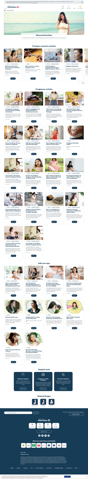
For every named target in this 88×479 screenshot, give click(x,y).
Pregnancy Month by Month (73, 144)
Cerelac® (38, 445)
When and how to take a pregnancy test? (32, 67)
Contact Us (26, 468)
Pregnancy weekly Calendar (43, 379)
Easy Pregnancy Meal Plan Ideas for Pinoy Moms (54, 144)
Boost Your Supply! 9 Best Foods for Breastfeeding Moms (74, 285)
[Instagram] (49, 436)
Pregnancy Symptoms (71, 66)
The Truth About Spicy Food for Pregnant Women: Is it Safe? (74, 110)
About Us (18, 468)
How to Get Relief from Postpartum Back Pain (53, 210)
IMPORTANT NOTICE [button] (24, 454)
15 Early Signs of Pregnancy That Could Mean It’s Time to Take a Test (52, 68)
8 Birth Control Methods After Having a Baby (33, 144)
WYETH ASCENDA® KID (64, 445)
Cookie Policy (69, 468)
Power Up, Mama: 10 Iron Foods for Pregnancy (12, 144)
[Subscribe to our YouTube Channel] (45, 436)
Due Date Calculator (63, 378)
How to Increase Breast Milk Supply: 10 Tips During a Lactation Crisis (12, 285)
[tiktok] (42, 436)
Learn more (36, 2)
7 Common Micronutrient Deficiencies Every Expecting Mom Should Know (12, 245)
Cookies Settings (67, 476)
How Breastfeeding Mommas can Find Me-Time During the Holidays (34, 351)
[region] (44, 476)
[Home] (13, 7)
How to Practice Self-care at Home (12, 350)
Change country (75, 414)
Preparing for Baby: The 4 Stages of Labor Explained (13, 210)
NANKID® (28, 445)
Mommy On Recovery (11, 317)
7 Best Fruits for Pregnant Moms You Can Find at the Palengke (54, 110)
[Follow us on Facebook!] (39, 436)
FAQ (32, 468)
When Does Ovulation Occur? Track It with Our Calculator (12, 68)
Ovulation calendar (23, 378)
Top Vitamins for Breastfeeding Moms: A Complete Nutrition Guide (33, 285)
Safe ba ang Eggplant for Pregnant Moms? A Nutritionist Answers (33, 110)
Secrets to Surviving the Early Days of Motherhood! (54, 318)
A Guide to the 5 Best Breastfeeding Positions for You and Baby (53, 285)
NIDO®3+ (23, 445)
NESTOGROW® (33, 445)
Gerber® (43, 445)
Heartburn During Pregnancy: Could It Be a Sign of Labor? (74, 211)
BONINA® (54, 445)
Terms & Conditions (39, 468)
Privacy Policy (48, 468)
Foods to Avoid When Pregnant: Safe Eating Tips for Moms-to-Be (33, 177)
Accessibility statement (59, 468)
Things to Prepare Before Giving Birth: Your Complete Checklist (33, 211)
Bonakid (49, 445)
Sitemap (12, 468)
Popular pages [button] (23, 452)
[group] (35, 402)
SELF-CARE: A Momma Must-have (73, 318)
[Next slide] (83, 83)
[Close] (82, 2)
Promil (59, 445)
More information (40, 477)
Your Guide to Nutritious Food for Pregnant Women (13, 176)
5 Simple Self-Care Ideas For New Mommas (33, 318)
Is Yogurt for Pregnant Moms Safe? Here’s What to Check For (12, 110)
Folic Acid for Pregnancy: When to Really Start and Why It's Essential (53, 177)
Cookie (76, 468)
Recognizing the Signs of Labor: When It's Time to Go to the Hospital (74, 177)
